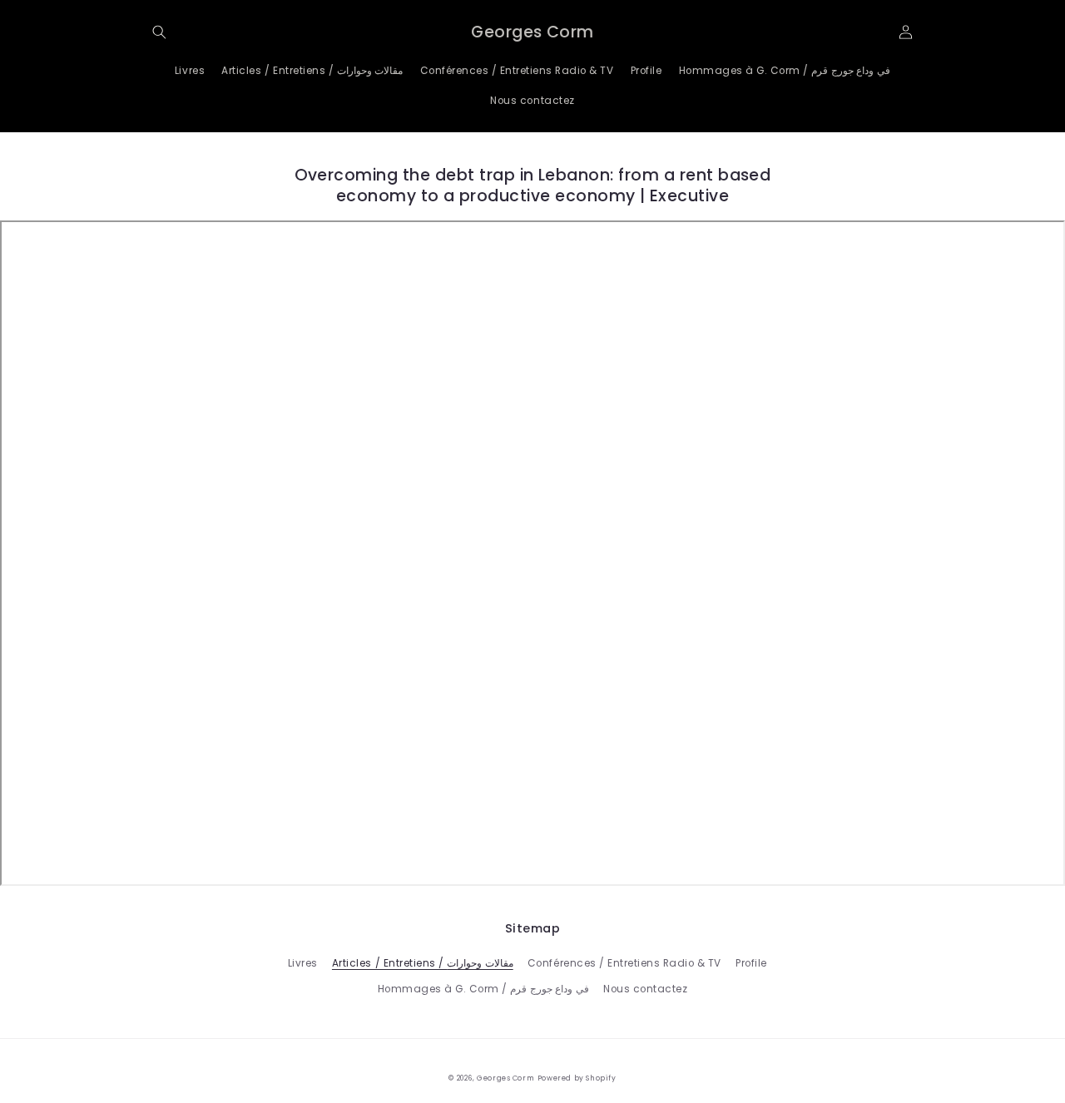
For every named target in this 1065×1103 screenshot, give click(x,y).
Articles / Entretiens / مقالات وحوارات (422, 963)
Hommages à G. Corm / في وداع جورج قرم (483, 989)
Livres (303, 963)
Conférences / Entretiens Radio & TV (624, 963)
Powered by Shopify (577, 1078)
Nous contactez (645, 989)
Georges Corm (505, 1078)
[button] (159, 32)
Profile (751, 963)
